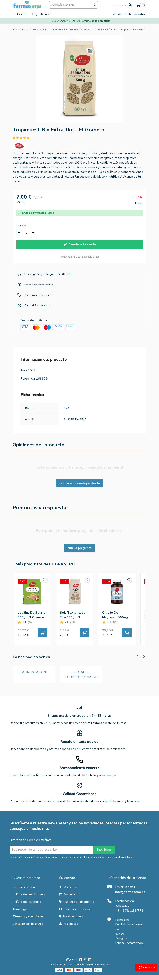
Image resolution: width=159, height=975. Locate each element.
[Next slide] (143, 656)
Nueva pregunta (79, 548)
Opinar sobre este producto (79, 483)
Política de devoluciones (29, 894)
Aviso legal (20, 909)
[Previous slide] (137, 656)
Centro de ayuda (24, 887)
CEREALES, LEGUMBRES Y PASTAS (81, 674)
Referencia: (27, 378)
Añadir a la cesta (82, 244)
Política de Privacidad (27, 902)
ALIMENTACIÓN (34, 672)
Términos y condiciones (28, 916)
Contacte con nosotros (28, 924)
